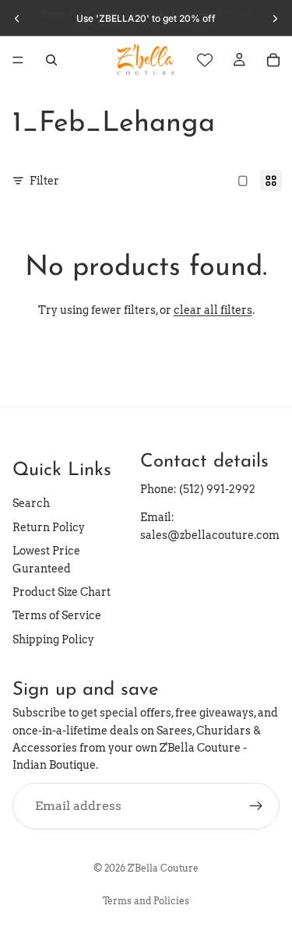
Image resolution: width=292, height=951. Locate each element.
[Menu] (18, 60)
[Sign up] (256, 805)
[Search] (51, 60)
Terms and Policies (146, 901)
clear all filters (213, 310)
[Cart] (273, 60)
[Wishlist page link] (205, 60)
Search (31, 503)
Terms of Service (56, 615)
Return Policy (48, 527)
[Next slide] (275, 19)
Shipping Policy (53, 638)
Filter (44, 180)
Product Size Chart (61, 592)
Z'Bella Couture (163, 868)
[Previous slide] (17, 19)
